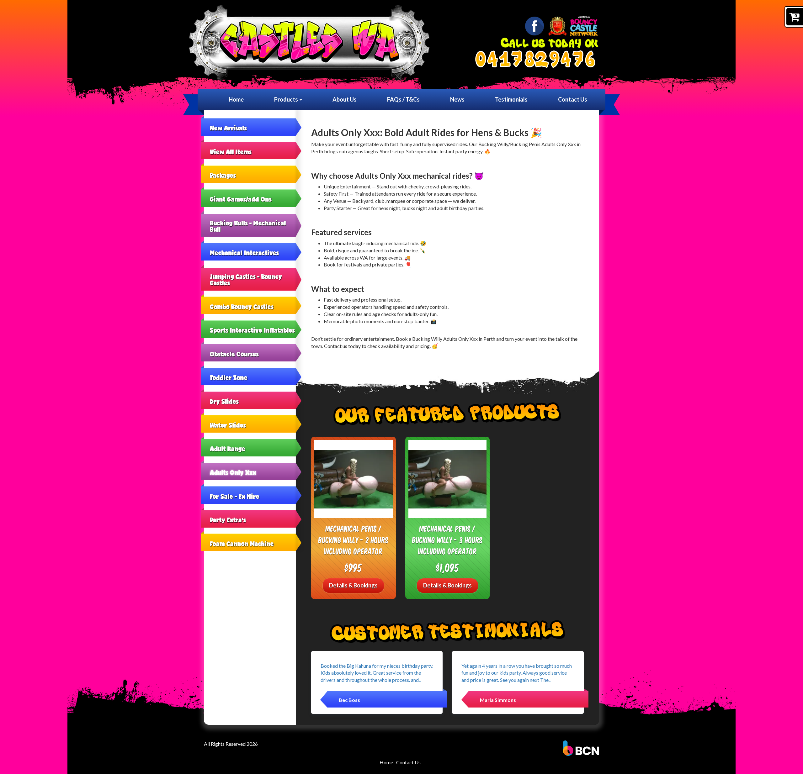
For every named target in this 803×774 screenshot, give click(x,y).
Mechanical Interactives (244, 252)
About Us (344, 99)
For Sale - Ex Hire (234, 496)
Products (286, 99)
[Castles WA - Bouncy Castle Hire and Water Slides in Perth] (309, 43)
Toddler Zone (228, 377)
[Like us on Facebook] (534, 26)
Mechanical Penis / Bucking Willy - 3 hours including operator (447, 539)
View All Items (231, 151)
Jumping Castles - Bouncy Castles (246, 279)
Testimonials (511, 99)
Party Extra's (228, 519)
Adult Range (227, 448)
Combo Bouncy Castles (242, 306)
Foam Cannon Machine (242, 543)
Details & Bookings (353, 585)
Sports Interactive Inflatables (252, 330)
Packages (223, 175)
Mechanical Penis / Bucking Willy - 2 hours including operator (353, 539)
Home (236, 99)
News (457, 99)
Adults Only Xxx (233, 472)
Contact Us (572, 99)
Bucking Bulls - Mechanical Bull (248, 226)
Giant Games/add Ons (241, 199)
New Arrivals (228, 128)
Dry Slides (224, 401)
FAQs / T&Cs (403, 99)
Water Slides (228, 425)
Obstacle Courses (234, 354)
